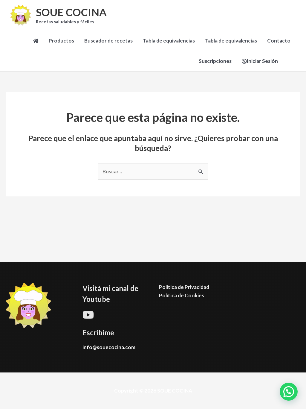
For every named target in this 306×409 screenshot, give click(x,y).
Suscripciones (215, 61)
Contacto (278, 40)
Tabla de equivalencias (169, 40)
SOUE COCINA (71, 12)
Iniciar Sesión (262, 61)
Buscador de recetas (108, 40)
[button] (289, 392)
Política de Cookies (181, 295)
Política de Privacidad (184, 287)
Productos (61, 40)
